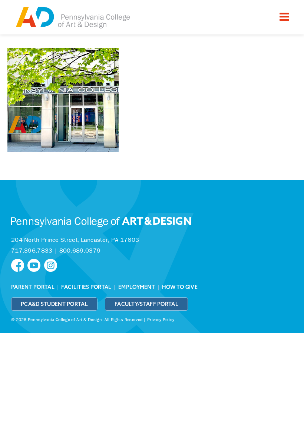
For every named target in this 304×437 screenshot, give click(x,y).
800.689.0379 (80, 250)
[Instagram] (51, 264)
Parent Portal (32, 287)
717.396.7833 (32, 250)
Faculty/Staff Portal (146, 304)
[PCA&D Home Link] (72, 18)
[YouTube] (35, 264)
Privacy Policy (160, 319)
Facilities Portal (86, 287)
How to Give (180, 287)
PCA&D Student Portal (54, 304)
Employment (136, 287)
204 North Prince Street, (75, 240)
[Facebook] (19, 264)
